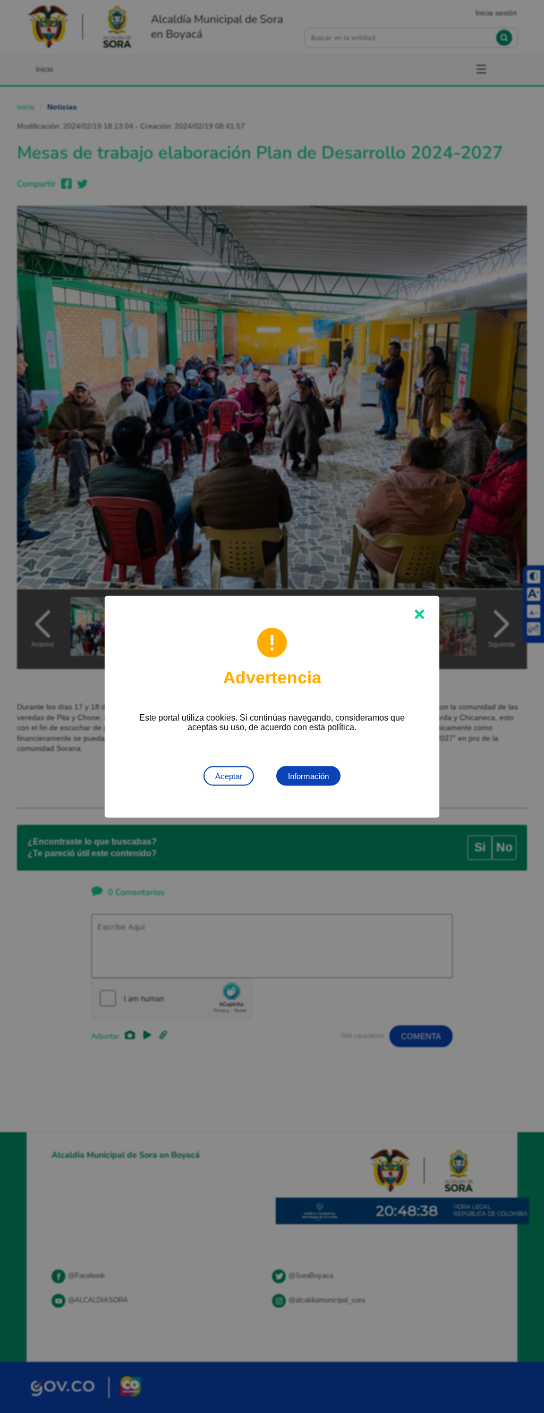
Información (308, 775)
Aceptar (228, 775)
